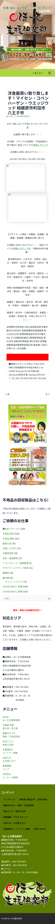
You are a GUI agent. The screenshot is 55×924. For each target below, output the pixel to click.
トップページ (9, 799)
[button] (49, 72)
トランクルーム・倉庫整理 (15, 563)
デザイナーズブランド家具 (16, 567)
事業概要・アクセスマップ (15, 817)
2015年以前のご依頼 (12, 591)
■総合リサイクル (11, 528)
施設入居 (7, 543)
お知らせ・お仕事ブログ (14, 822)
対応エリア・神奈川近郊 (14, 811)
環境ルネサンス (40, 145)
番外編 (6, 577)
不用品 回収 (8, 533)
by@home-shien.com (23, 869)
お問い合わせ (40, 828)
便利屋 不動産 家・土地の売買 (33, 799)
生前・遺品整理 (10, 558)
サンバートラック (14, 581)
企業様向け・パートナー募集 (16, 828)
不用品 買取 (8, 538)
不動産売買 (8, 553)
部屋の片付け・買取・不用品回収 (18, 805)
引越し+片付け (10, 548)
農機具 (6, 572)
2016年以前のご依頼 (12, 586)
